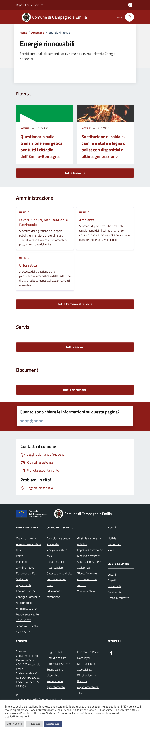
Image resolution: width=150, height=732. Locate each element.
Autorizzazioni (55, 567)
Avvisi (111, 550)
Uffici (19, 550)
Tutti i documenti (75, 389)
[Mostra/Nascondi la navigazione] (4, 17)
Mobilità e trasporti (88, 556)
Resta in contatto (118, 598)
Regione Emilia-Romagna (29, 5)
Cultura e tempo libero (56, 582)
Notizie (24, 128)
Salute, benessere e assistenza (89, 564)
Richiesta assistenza (59, 663)
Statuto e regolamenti (23, 582)
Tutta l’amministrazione (75, 304)
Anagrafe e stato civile (57, 553)
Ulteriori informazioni (17, 716)
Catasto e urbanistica (59, 573)
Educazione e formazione (55, 594)
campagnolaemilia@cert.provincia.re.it (39, 699)
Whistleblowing (86, 675)
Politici (20, 556)
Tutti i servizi (75, 347)
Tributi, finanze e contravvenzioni (87, 576)
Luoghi (112, 574)
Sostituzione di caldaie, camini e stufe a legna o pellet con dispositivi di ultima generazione (103, 146)
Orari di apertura (56, 658)
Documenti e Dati (26, 573)
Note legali (83, 658)
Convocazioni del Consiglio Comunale (28, 594)
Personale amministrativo (25, 564)
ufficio (24, 212)
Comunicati (114, 544)
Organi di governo (27, 538)
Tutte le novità (75, 173)
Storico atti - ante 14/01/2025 (27, 629)
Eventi (112, 580)
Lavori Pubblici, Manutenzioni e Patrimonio (43, 222)
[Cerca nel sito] (129, 17)
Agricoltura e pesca (58, 538)
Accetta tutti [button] (52, 723)
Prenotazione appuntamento (56, 684)
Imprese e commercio (90, 550)
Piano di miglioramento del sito (88, 687)
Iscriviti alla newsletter (114, 589)
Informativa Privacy (89, 652)
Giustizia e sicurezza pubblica (89, 541)
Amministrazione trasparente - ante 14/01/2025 (27, 614)
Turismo (81, 585)
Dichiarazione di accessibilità (86, 666)
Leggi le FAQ (54, 652)
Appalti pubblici (56, 561)
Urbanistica (28, 265)
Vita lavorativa (86, 591)
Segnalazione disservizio (55, 672)
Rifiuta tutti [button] (34, 723)
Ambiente (86, 219)
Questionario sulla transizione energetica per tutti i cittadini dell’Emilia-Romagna (41, 146)
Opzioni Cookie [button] (14, 723)
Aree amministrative (28, 544)
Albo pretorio (24, 602)
